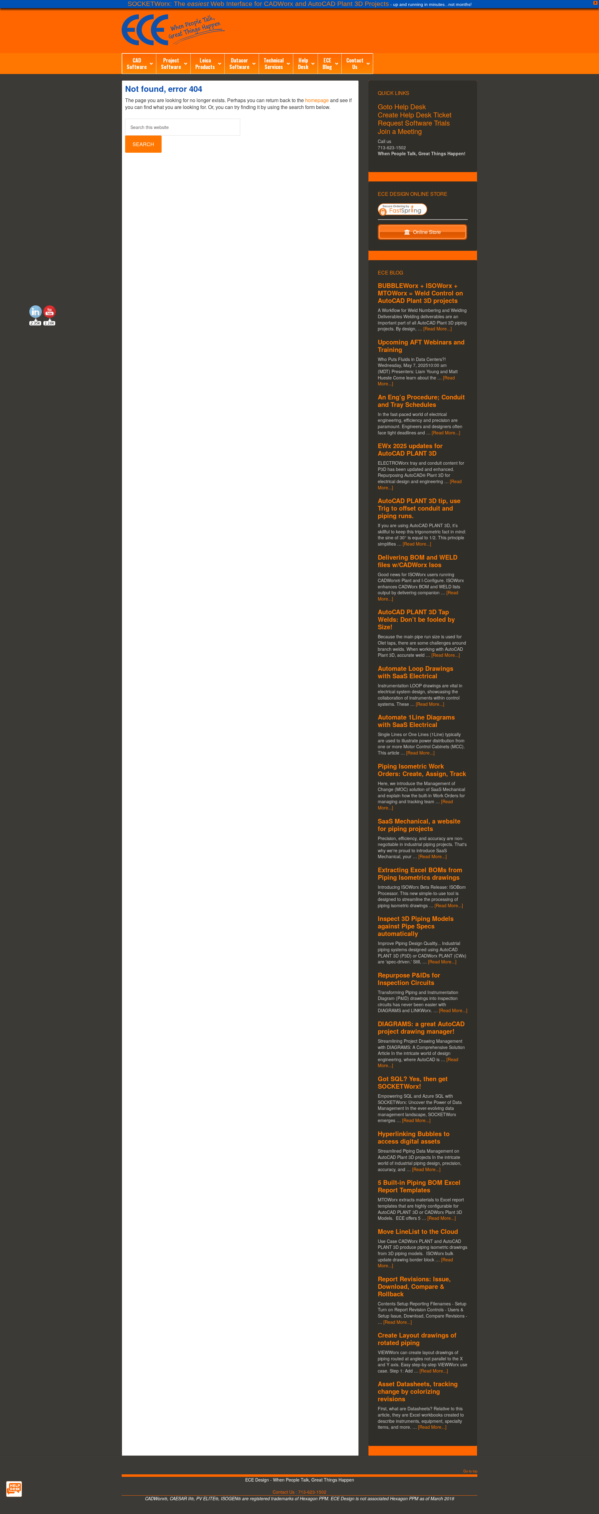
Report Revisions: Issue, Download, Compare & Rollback (414, 1286)
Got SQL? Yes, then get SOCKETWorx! (413, 1082)
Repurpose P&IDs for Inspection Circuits (409, 978)
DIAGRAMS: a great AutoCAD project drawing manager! (421, 1027)
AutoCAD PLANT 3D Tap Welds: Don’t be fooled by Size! (416, 619)
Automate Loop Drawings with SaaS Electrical (415, 672)
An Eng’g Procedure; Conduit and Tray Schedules (421, 400)
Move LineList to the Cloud (418, 1231)
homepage (317, 100)
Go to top (470, 1471)
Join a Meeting (400, 131)
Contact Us (284, 1492)
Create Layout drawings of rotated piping (417, 1338)
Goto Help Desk (402, 106)
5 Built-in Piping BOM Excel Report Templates (419, 1186)
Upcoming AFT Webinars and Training (421, 345)
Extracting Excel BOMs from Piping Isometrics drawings (420, 873)
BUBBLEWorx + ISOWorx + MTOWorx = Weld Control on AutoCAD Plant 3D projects (420, 293)
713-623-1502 (312, 1492)
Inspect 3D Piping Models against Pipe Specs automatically (416, 926)
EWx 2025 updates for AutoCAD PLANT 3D (410, 449)
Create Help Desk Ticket (414, 114)
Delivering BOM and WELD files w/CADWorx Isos (417, 560)
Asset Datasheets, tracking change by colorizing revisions (418, 1391)
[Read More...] (437, 328)
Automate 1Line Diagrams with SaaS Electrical (416, 720)
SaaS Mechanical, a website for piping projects (419, 824)
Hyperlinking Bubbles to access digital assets (414, 1137)
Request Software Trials (414, 122)
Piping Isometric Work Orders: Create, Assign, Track (422, 769)
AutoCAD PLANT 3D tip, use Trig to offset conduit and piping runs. (419, 508)
